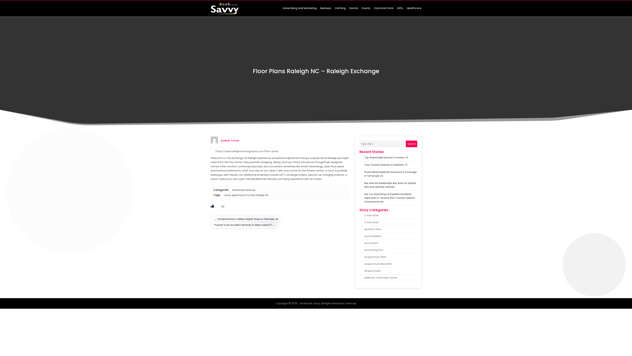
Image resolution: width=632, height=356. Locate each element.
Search (412, 144)
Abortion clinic (372, 229)
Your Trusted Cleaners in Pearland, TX (386, 164)
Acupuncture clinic (375, 257)
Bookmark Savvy (310, 303)
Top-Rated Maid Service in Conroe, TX (386, 157)
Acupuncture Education (378, 264)
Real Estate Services (243, 190)
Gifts (400, 8)
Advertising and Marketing (300, 8)
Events (366, 8)
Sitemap (351, 303)
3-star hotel (371, 222)
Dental (353, 8)
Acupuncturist (372, 270)
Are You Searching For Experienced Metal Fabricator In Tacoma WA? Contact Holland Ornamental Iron (389, 198)
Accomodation (373, 236)
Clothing (340, 8)
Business (325, 8)
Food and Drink (383, 8)
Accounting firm (373, 250)
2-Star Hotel (371, 215)
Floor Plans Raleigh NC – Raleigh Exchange (316, 71)
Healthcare (414, 8)
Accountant (371, 243)
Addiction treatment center (380, 277)
